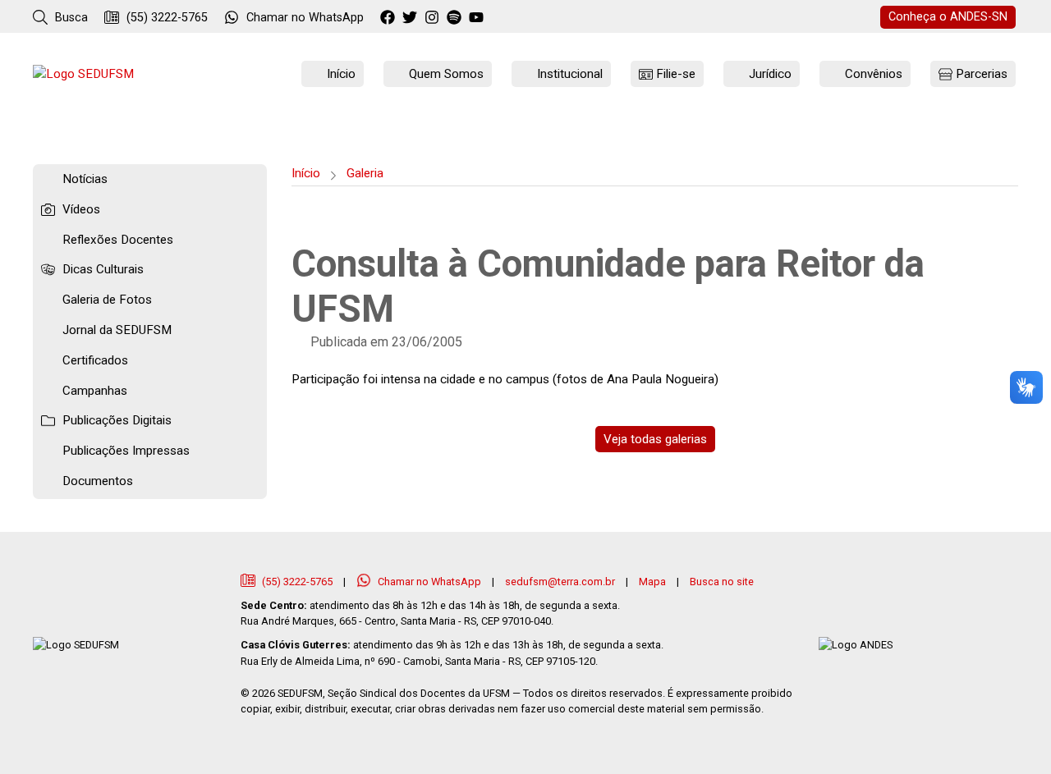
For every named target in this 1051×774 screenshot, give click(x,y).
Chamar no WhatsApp (429, 581)
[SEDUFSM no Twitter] (411, 18)
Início (305, 173)
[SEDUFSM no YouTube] (456, 18)
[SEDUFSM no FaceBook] (389, 18)
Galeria (365, 173)
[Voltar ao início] (83, 74)
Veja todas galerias (655, 439)
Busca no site (722, 581)
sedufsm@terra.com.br (560, 581)
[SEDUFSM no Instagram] (434, 18)
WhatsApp (305, 18)
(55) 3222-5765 (165, 18)
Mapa (652, 581)
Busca (70, 18)
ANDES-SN (947, 17)
